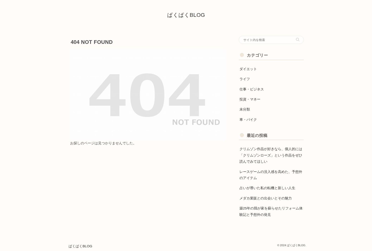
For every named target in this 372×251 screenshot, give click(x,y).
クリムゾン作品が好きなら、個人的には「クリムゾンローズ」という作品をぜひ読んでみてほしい (270, 155)
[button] (297, 39)
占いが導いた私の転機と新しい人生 (267, 188)
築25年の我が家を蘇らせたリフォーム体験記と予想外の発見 (271, 211)
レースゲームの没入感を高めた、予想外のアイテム (270, 175)
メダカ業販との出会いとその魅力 (265, 198)
